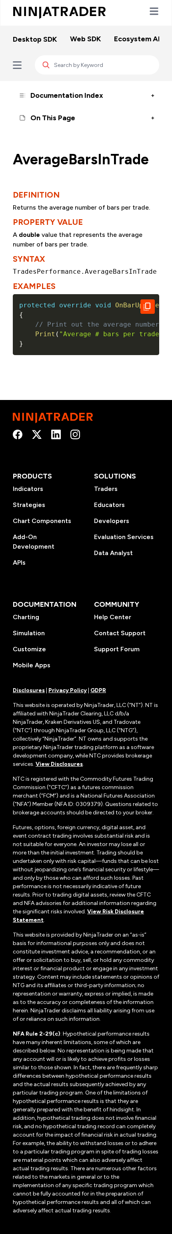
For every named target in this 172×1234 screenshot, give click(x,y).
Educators (109, 505)
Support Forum (117, 649)
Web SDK (85, 38)
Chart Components (42, 521)
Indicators (28, 489)
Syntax (29, 259)
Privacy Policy (67, 690)
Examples (34, 286)
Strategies (29, 505)
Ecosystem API (139, 38)
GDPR (98, 690)
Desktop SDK (35, 39)
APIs (19, 562)
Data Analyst (113, 553)
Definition (36, 195)
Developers (111, 521)
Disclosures (29, 690)
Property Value (48, 222)
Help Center (112, 617)
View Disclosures (59, 764)
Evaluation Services (124, 537)
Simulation (29, 633)
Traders (106, 489)
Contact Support (120, 633)
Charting (26, 617)
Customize (29, 649)
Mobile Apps (31, 665)
